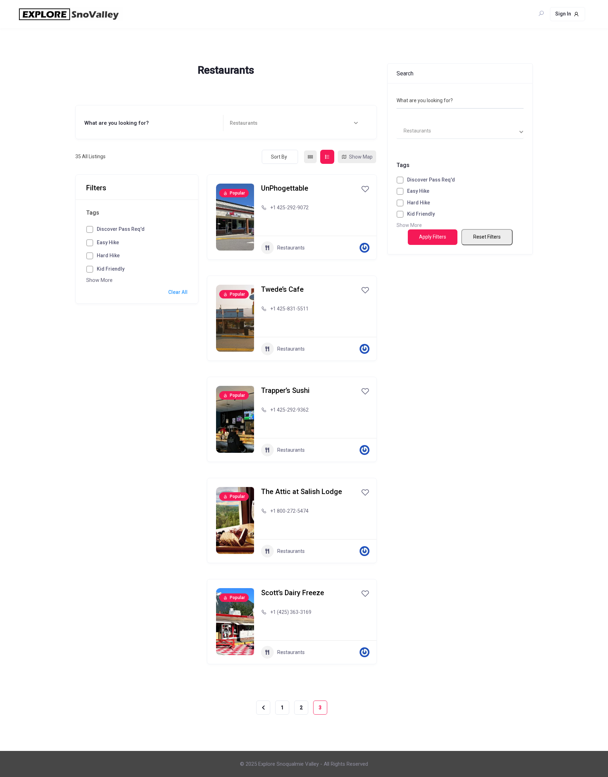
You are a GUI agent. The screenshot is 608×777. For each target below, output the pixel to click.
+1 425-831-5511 (289, 309)
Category (241, 123)
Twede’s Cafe (282, 289)
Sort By (279, 157)
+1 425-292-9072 (289, 207)
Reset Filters (487, 237)
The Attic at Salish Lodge (301, 491)
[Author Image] (364, 248)
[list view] (327, 157)
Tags (92, 212)
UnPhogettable (284, 188)
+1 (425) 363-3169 (290, 612)
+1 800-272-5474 (289, 511)
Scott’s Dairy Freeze (292, 592)
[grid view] (310, 157)
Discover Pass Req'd (121, 229)
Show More (99, 280)
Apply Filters (432, 237)
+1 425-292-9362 (289, 410)
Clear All (178, 292)
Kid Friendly (111, 269)
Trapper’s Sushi (285, 390)
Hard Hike (108, 255)
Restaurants (291, 248)
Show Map (361, 157)
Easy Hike (108, 242)
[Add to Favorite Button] (365, 189)
